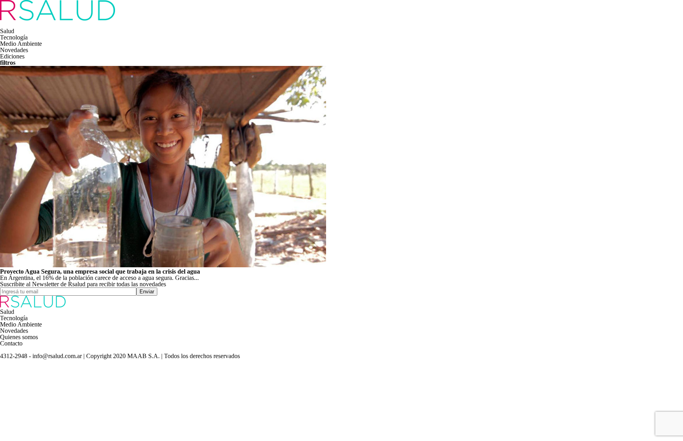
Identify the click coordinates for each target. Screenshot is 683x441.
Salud (7, 31)
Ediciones (12, 56)
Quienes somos (19, 337)
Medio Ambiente (21, 43)
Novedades (14, 50)
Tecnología (14, 37)
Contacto (11, 343)
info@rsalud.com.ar (57, 356)
